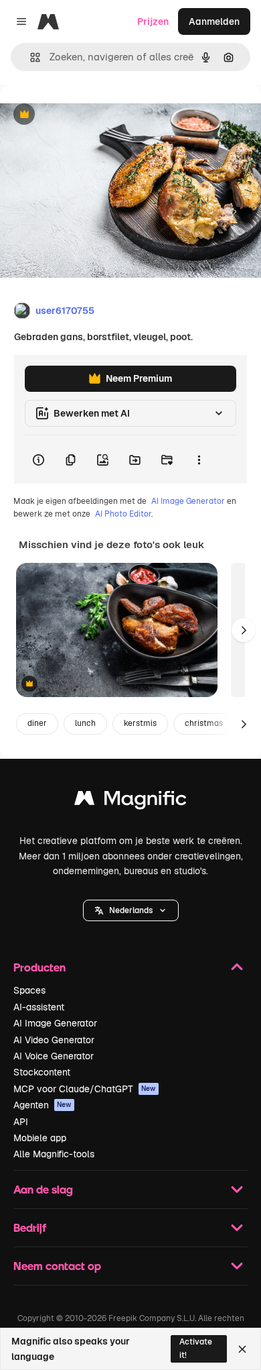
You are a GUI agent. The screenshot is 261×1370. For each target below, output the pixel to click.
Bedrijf (29, 1227)
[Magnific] (130, 801)
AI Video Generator (53, 1040)
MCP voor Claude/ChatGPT (84, 1089)
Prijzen (153, 21)
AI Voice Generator (53, 1056)
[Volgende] (244, 630)
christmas (204, 723)
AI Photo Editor (123, 514)
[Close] (242, 1349)
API (20, 1122)
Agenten (42, 1105)
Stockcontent (41, 1072)
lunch (85, 723)
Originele (88, 115)
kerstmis (140, 723)
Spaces (29, 990)
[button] (131, 910)
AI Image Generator (188, 501)
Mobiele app (39, 1138)
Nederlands (131, 910)
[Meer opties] (198, 459)
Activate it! (195, 1348)
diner (37, 723)
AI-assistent (38, 1007)
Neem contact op (57, 1266)
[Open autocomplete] (29, 57)
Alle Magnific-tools (53, 1154)
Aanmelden (214, 21)
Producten (39, 967)
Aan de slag (43, 1189)
